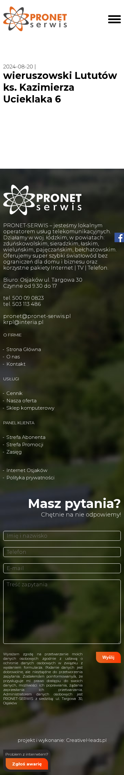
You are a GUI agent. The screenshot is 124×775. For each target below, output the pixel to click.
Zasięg (14, 452)
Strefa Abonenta (25, 437)
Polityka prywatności (30, 478)
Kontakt (15, 364)
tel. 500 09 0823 (23, 298)
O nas (13, 357)
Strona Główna (23, 349)
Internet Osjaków (26, 470)
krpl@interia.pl (23, 322)
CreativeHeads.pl (86, 740)
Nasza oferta (21, 401)
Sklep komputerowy (30, 408)
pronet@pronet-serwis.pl (37, 316)
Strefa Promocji (24, 444)
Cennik (14, 393)
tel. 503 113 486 (22, 304)
